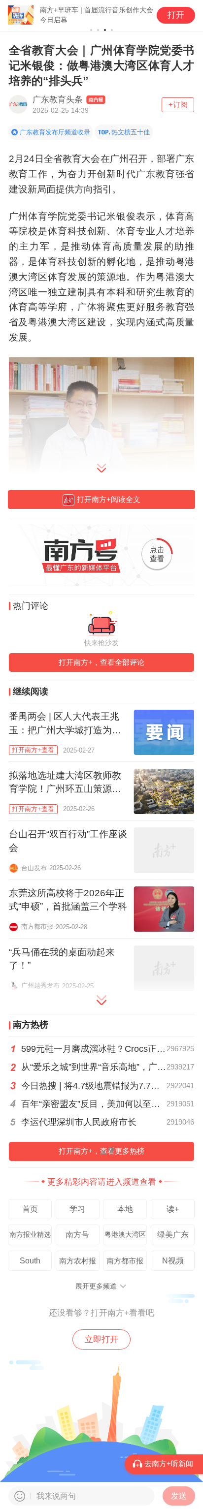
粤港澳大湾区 (125, 1234)
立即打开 (101, 1339)
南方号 (77, 1234)
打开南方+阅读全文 (108, 499)
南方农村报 (77, 1261)
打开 (176, 15)
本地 (125, 1208)
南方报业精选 (30, 1234)
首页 (30, 1208)
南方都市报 (124, 1261)
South (30, 1260)
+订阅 (178, 104)
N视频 (173, 1260)
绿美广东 (173, 1234)
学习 (77, 1208)
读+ (173, 1208)
